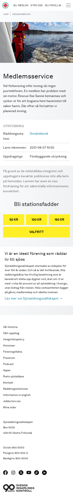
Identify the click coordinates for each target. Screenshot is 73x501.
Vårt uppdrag (11, 333)
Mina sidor (9, 407)
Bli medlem (20, 5)
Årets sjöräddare (13, 376)
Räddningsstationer (15, 388)
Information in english (17, 394)
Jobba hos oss (12, 401)
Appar (7, 370)
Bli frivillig (53, 5)
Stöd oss (37, 5)
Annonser (9, 345)
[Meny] (68, 5)
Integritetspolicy (13, 339)
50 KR (14, 219)
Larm (6, 14)
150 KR (59, 219)
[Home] (5, 5)
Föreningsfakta (12, 351)
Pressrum (9, 357)
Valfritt (36, 232)
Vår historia (10, 326)
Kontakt (8, 382)
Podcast (8, 364)
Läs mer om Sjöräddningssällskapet (32, 298)
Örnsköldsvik (39, 133)
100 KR (36, 219)
